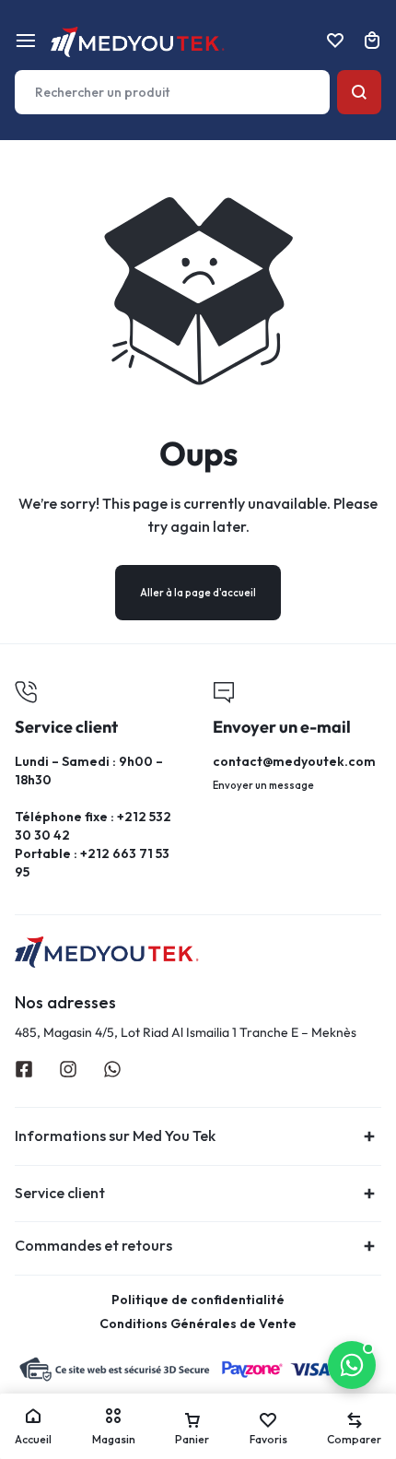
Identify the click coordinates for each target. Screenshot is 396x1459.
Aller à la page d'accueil (198, 592)
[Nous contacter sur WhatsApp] (352, 1365)
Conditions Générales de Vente (198, 1324)
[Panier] (372, 40)
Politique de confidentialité (198, 1300)
